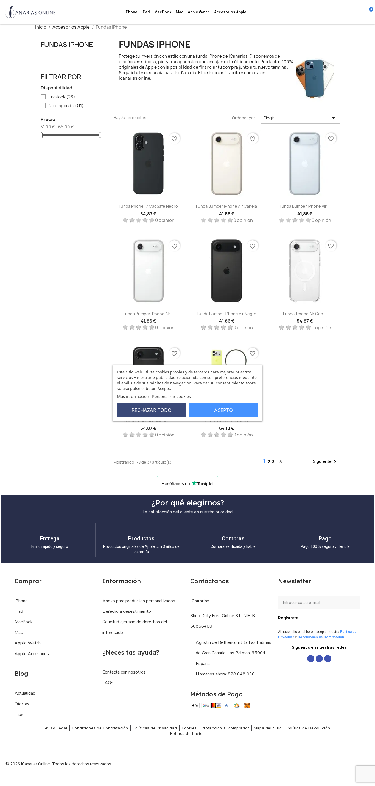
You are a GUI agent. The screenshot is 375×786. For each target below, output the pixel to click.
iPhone (131, 12)
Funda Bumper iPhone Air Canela (226, 206)
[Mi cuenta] (361, 12)
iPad (146, 12)
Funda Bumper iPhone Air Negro (226, 313)
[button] (339, 12)
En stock (62, 97)
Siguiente (325, 461)
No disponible (66, 106)
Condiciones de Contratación (321, 637)
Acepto (223, 410)
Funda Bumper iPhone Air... (305, 206)
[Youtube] (327, 658)
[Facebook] (310, 658)
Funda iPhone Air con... (304, 313)
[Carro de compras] (368, 12)
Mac (179, 12)
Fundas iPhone (67, 44)
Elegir (300, 118)
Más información (133, 396)
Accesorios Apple (230, 12)
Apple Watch (199, 12)
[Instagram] (319, 658)
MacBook (162, 12)
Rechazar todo (151, 410)
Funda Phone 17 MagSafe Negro (148, 206)
